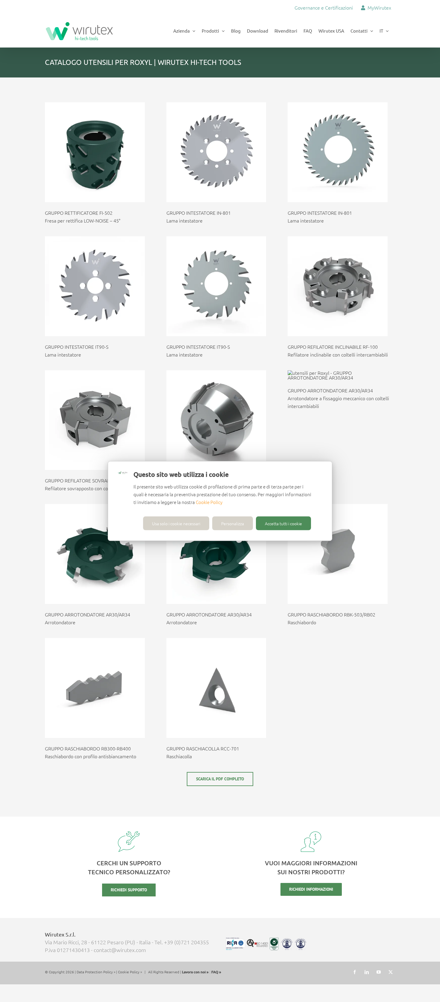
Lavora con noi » (195, 971)
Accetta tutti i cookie (283, 523)
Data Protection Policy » (96, 971)
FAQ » (216, 971)
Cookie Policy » (130, 971)
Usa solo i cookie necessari (176, 523)
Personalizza (232, 523)
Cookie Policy (209, 502)
